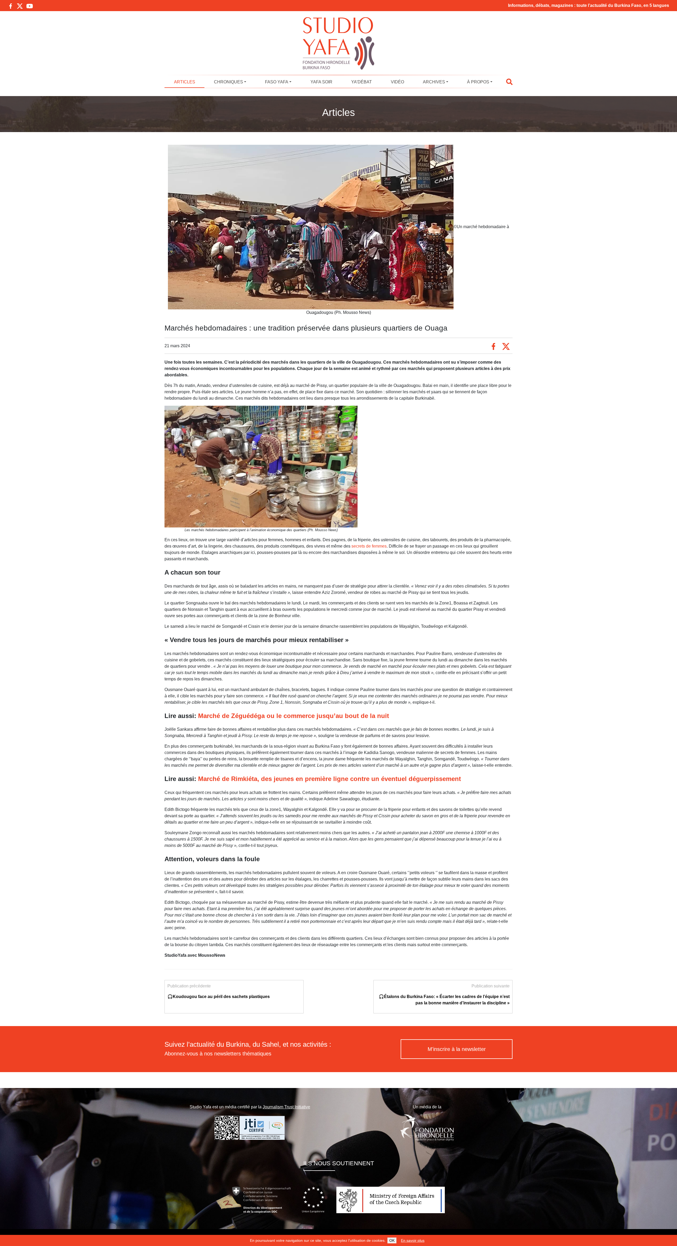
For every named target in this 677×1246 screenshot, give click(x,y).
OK (392, 1240)
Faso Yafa (276, 82)
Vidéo (397, 82)
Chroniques (228, 82)
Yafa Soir (321, 82)
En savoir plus (412, 1240)
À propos (478, 82)
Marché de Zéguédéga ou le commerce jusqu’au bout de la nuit (293, 715)
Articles (184, 82)
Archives (434, 82)
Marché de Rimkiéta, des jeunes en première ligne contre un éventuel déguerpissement (329, 778)
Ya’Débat (361, 82)
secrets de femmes (369, 546)
